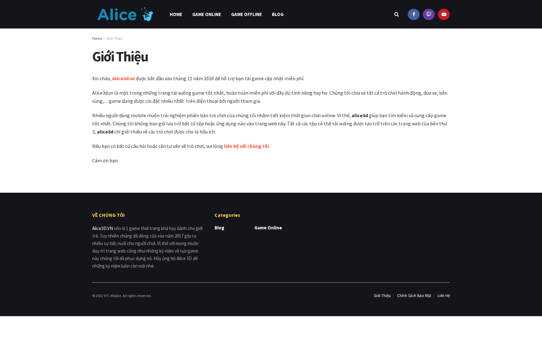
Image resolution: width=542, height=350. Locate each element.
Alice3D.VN (102, 228)
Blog (278, 14)
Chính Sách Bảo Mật (414, 295)
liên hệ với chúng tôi (246, 146)
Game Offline (246, 14)
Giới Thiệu (114, 38)
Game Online (206, 14)
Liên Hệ (444, 295)
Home (176, 14)
